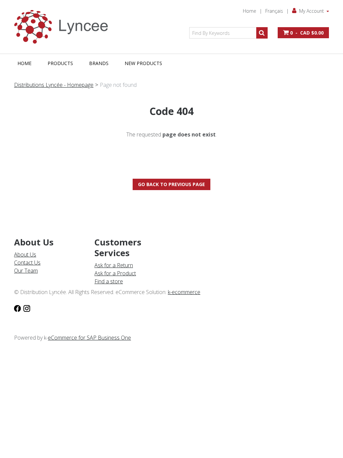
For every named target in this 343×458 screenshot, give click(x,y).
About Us (25, 254)
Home (249, 11)
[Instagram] (26, 308)
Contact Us (27, 262)
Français (274, 11)
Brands (99, 63)
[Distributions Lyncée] (64, 27)
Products (60, 63)
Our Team (26, 270)
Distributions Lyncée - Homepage (53, 85)
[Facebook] (17, 308)
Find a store (108, 281)
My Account (311, 11)
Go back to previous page (171, 184)
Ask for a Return (113, 265)
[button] (303, 32)
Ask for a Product (115, 273)
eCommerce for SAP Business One (89, 337)
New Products (143, 63)
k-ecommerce (184, 292)
